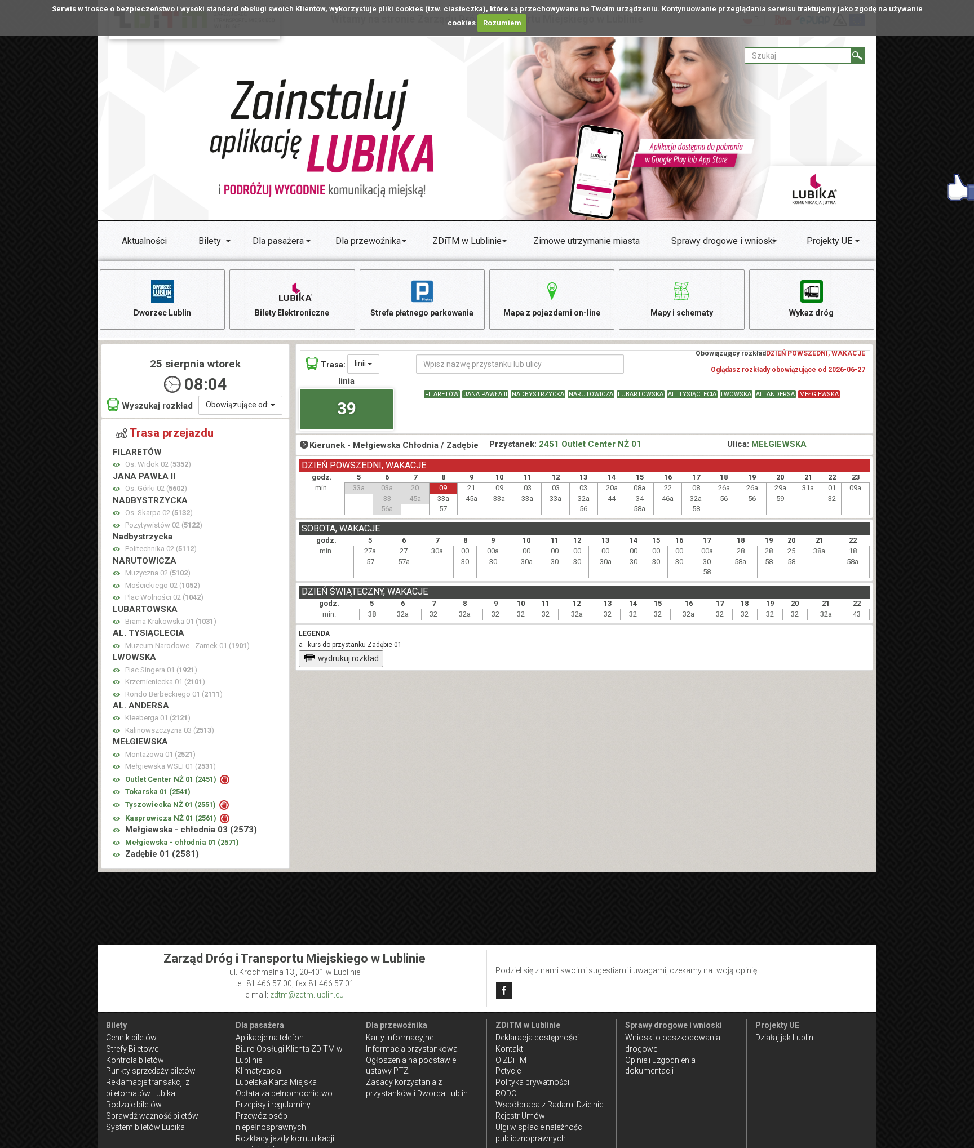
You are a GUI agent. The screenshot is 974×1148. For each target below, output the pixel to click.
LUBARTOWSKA (640, 394)
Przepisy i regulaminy (273, 1104)
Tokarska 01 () (158, 791)
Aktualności (144, 241)
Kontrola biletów (135, 1060)
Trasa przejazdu (172, 433)
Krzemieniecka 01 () (165, 681)
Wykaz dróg (811, 312)
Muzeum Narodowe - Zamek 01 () (187, 645)
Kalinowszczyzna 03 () (169, 730)
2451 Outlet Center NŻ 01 (590, 444)
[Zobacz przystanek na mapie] (116, 465)
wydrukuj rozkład (348, 658)
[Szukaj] (858, 55)
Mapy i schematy (681, 312)
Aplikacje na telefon (270, 1037)
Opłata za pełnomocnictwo (284, 1093)
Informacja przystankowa (412, 1048)
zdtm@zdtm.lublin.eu (307, 994)
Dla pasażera (278, 241)
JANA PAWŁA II (485, 394)
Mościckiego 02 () (162, 585)
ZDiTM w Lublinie (467, 241)
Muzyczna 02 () (158, 573)
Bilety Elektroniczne (292, 312)
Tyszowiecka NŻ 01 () (171, 804)
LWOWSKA (736, 394)
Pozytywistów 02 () (163, 525)
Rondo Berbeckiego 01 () (174, 694)
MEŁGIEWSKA (819, 394)
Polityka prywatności (532, 1082)
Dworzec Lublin (162, 312)
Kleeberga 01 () (158, 717)
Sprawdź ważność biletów (152, 1115)
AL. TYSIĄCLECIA (692, 394)
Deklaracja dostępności (537, 1037)
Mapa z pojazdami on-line (551, 312)
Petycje (508, 1070)
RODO (506, 1093)
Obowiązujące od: (238, 404)
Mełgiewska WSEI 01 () (170, 766)
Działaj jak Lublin (784, 1037)
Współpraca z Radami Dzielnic (549, 1104)
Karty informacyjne (399, 1037)
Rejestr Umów (520, 1115)
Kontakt (509, 1048)
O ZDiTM (510, 1060)
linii (361, 363)
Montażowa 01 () (160, 754)
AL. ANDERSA (775, 394)
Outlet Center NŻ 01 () (171, 779)
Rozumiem (502, 23)
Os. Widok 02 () (158, 464)
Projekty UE (829, 241)
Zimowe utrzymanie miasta (586, 241)
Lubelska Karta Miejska (276, 1082)
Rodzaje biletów (134, 1104)
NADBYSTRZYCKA (538, 394)
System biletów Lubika (145, 1127)
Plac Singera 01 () (161, 670)
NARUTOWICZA (591, 394)
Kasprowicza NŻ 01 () (171, 818)
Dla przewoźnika (368, 241)
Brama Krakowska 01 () (170, 621)
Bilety (209, 241)
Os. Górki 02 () (156, 488)
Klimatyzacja (258, 1070)
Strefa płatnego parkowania (421, 312)
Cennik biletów (131, 1037)
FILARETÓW (442, 394)
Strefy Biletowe (132, 1048)
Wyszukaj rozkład (157, 406)
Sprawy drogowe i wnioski (723, 241)
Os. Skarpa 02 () (159, 512)
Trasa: (333, 364)
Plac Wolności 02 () (164, 597)
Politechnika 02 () (161, 548)
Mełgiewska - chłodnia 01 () (182, 842)
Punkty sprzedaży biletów (151, 1070)
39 (346, 408)
